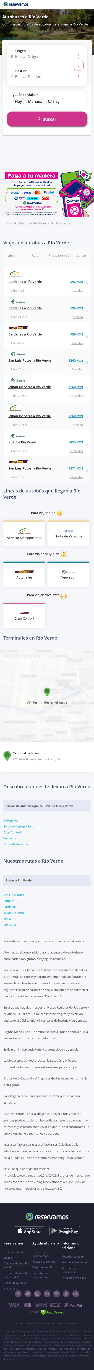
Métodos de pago (73, 1256)
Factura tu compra (44, 1262)
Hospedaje (10, 1288)
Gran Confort (12, 832)
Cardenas (9, 907)
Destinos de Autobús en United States (16, 1275)
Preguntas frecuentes (75, 1262)
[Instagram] (37, 1293)
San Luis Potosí (13, 895)
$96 (76, 282)
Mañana (35, 101)
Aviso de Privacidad (74, 1278)
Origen (20, 51)
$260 (75, 360)
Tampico (9, 901)
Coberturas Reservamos (40, 1275)
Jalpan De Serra (13, 913)
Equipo (7, 1258)
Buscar (49, 119)
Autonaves (10, 820)
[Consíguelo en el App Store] (29, 1230)
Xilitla (7, 919)
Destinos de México (34, 223)
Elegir (57, 101)
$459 (75, 442)
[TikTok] (66, 1293)
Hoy (18, 101)
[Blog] (75, 1293)
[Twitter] (27, 1293)
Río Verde (63, 223)
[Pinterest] (56, 1293)
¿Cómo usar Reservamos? (40, 1254)
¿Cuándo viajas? (25, 94)
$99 (76, 334)
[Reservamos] (16, 4)
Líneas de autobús (14, 1283)
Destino (21, 71)
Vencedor (9, 838)
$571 (75, 468)
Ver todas (9, 925)
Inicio (7, 223)
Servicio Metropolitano (18, 826)
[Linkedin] (47, 1293)
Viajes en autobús (43, 1267)
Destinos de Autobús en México (16, 1265)
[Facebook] (18, 1293)
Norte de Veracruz (15, 844)
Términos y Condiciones (69, 1270)
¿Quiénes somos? (14, 1252)
